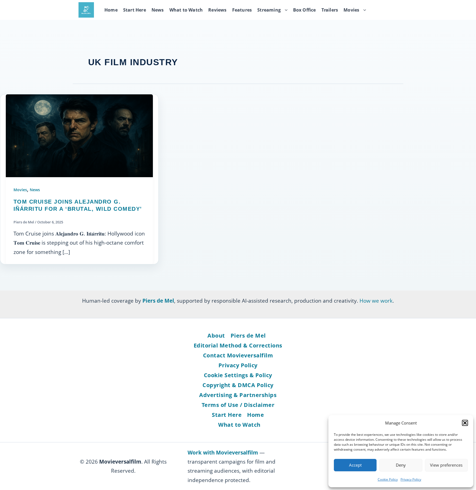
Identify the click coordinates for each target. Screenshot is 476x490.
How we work (376, 300)
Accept (355, 465)
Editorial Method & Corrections (238, 345)
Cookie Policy (388, 479)
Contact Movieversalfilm (238, 355)
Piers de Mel (248, 335)
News (158, 10)
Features (242, 10)
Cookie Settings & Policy (238, 375)
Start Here (134, 10)
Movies (351, 10)
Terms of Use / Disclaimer (238, 405)
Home (111, 10)
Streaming (269, 10)
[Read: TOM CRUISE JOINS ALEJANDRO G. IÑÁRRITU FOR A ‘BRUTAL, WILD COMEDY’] (79, 135)
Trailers (329, 10)
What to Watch (186, 10)
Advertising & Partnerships (238, 395)
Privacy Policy (411, 479)
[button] (465, 423)
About (216, 335)
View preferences (446, 465)
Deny (401, 465)
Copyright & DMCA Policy (238, 385)
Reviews (217, 10)
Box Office (304, 10)
